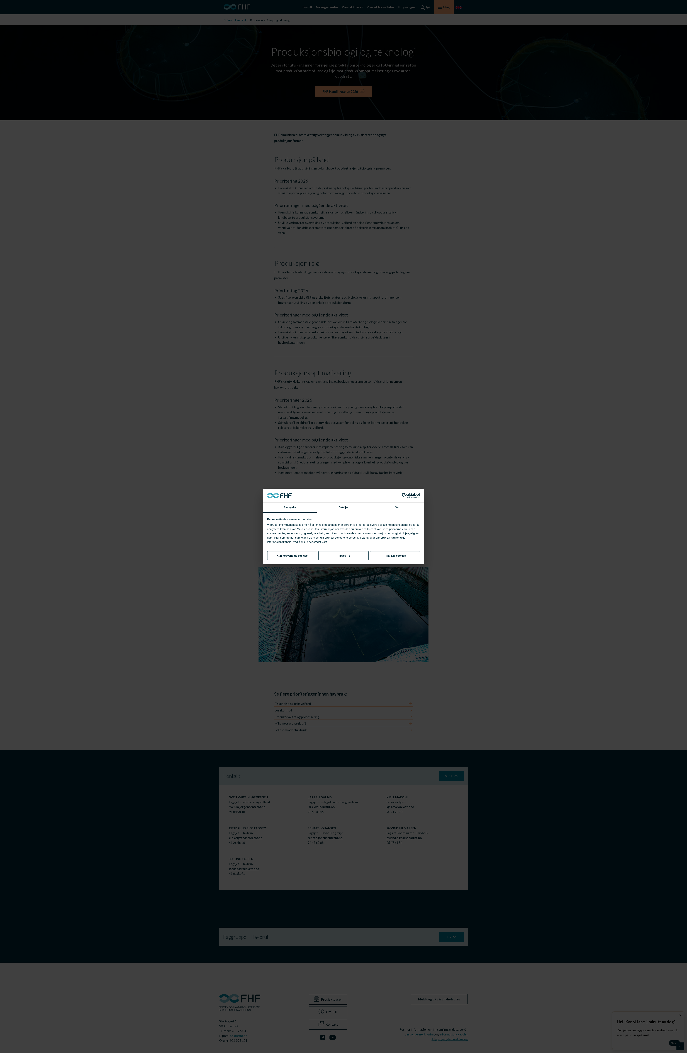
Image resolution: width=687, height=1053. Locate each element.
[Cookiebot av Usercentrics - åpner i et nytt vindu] (404, 495)
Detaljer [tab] (344, 507)
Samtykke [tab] (290, 507)
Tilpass (341, 555)
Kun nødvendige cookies (292, 555)
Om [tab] (397, 507)
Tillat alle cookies (395, 555)
